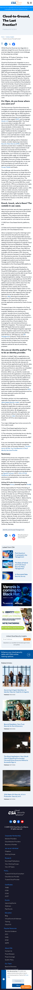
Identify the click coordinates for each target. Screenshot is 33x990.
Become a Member (11, 845)
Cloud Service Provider (12, 877)
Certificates (9, 885)
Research (8, 858)
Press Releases (9, 954)
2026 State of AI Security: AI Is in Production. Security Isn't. (15, 795)
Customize (18, 981)
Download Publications (12, 861)
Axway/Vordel (5, 167)
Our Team (8, 964)
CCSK (7, 891)
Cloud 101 (8, 925)
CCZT (7, 896)
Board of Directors (10, 967)
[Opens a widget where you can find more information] (25, 987)
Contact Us (8, 951)
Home (2, 37)
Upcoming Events (10, 903)
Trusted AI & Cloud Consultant (14, 874)
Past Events (8, 909)
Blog (6, 916)
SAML (18, 119)
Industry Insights (10, 37)
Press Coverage (10, 957)
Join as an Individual (11, 848)
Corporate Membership (13, 836)
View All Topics (9, 867)
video (9, 296)
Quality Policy (9, 960)
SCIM (29, 389)
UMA (20, 473)
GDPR (7, 943)
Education (8, 913)
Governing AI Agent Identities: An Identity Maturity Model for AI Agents (16, 691)
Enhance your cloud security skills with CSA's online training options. (11, 654)
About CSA (8, 948)
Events (7, 900)
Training (7, 922)
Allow (18, 985)
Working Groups (10, 854)
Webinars (8, 906)
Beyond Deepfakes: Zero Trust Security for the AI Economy (14, 725)
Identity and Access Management (13, 530)
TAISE (7, 888)
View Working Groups (12, 864)
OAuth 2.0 (4, 121)
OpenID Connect (8, 473)
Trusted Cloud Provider (12, 880)
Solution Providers (10, 839)
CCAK (7, 893)
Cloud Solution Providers (12, 842)
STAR (6, 940)
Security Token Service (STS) (10, 144)
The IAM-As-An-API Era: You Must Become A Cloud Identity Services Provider (16, 448)
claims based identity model (10, 402)
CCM (6, 934)
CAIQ (6, 937)
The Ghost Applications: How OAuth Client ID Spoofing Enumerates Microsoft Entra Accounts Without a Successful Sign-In (16, 759)
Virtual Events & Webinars (13, 919)
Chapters (8, 851)
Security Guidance (10, 931)
